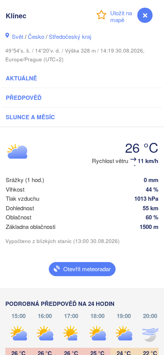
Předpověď (24, 97)
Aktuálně (21, 78)
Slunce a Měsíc (30, 117)
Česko (36, 36)
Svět (17, 36)
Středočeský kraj (70, 36)
